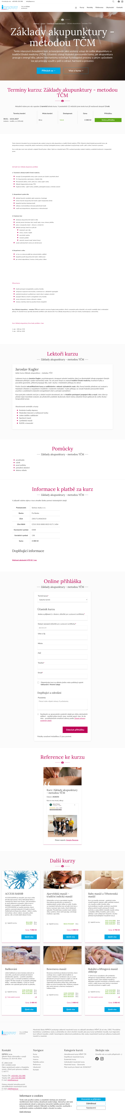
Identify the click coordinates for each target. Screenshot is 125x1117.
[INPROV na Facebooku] (119, 1)
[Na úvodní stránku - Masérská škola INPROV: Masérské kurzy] (10, 7)
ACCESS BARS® (14, 893)
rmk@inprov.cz (13, 1089)
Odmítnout (91, 1103)
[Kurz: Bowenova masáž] (62, 955)
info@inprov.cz (30, 1)
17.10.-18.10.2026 (110, 990)
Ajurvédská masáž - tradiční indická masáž (59, 895)
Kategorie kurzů (73, 1050)
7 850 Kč (33, 930)
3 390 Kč (74, 930)
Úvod (76, 7)
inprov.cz (36, 24)
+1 (36, 997)
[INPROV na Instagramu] (122, 1)
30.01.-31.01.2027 (110, 992)
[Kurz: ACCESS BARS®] (21, 880)
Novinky (90, 7)
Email (40, 673)
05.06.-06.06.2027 (69, 996)
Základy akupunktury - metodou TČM (62, 791)
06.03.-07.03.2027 (69, 924)
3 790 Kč (116, 930)
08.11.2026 (29, 922)
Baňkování (11, 969)
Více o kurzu (75, 70)
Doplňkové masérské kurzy (74, 1057)
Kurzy (82, 7)
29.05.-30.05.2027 (110, 924)
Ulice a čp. (42, 634)
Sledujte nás (102, 1050)
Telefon (41, 663)
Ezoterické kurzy (70, 1059)
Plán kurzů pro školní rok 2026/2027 (77, 1067)
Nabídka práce (38, 1062)
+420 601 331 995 (17, 1)
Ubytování (110, 7)
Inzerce (35, 1059)
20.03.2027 (29, 924)
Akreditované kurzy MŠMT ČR (75, 1054)
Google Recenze (72, 840)
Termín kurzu (43, 596)
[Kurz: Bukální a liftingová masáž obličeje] (104, 955)
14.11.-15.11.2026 (110, 920)
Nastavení (91, 1108)
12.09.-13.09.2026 (69, 993)
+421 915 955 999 (18, 1078)
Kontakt (120, 7)
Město (40, 643)
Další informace (25, 1112)
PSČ (39, 653)
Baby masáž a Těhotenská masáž (103, 895)
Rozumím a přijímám (91, 1099)
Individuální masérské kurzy (74, 1062)
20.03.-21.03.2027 (110, 993)
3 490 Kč (33, 1003)
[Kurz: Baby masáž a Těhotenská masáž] (104, 880)
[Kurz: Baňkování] (21, 955)
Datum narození (57, 624)
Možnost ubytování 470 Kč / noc (24, 560)
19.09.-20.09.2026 (27, 990)
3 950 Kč (116, 1003)
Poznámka (42, 698)
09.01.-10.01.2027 (69, 995)
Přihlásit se (47, 70)
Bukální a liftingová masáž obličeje (103, 970)
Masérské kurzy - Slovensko (74, 1065)
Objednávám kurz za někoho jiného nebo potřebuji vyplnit (62, 683)
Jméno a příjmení (61, 614)
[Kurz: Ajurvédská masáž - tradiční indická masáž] (62, 880)
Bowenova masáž (56, 969)
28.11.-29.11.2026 (27, 992)
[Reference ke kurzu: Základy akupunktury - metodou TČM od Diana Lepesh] (62, 776)
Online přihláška (108, 120)
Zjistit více (29, 937)
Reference (99, 7)
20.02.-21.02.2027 (110, 922)
